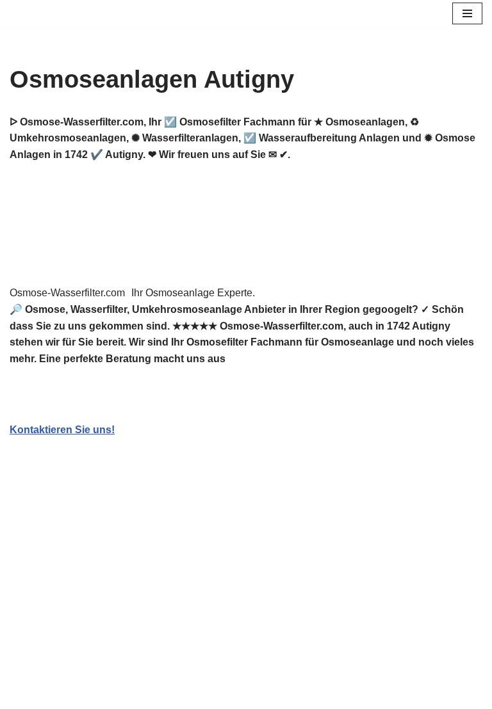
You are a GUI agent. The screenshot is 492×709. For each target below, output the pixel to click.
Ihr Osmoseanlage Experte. (193, 292)
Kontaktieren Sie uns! (62, 429)
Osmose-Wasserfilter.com (67, 292)
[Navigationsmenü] (467, 13)
